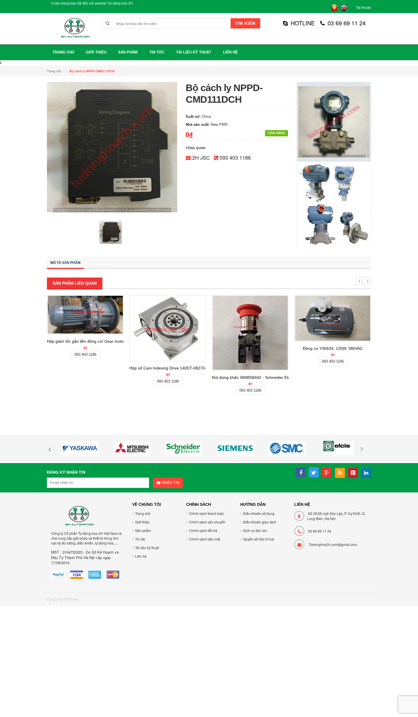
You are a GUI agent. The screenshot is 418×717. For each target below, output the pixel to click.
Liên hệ (141, 556)
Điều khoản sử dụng (258, 513)
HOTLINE (303, 23)
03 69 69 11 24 (347, 23)
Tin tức (140, 539)
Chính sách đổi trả (203, 530)
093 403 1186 (235, 157)
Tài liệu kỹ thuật (147, 547)
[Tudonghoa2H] (74, 30)
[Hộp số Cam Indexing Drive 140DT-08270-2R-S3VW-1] (167, 328)
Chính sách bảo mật (204, 539)
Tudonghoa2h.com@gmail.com (333, 544)
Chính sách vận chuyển (207, 521)
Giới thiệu (142, 521)
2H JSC (201, 157)
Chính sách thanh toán (206, 513)
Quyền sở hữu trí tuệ (258, 539)
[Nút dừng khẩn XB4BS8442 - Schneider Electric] (250, 333)
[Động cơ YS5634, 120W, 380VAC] (332, 318)
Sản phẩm (143, 530)
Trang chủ (54, 71)
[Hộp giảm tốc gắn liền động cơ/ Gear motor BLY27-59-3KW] (85, 315)
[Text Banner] (334, 203)
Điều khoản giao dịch (259, 521)
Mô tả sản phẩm (65, 263)
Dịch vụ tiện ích (255, 530)
